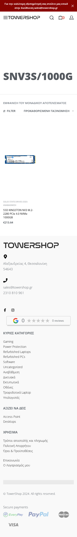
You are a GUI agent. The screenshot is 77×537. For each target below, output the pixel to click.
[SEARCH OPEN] (51, 17)
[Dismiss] (72, 6)
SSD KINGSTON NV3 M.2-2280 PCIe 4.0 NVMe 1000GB (18, 213)
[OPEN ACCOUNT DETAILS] (71, 17)
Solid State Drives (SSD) (15, 202)
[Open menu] (5, 17)
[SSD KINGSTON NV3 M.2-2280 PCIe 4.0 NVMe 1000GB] (20, 159)
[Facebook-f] (5, 310)
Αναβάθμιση (9, 205)
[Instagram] (13, 310)
